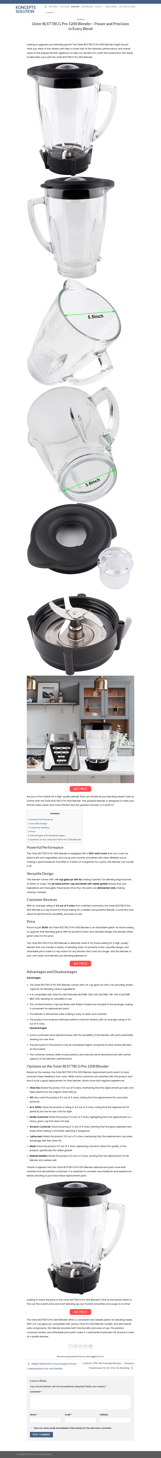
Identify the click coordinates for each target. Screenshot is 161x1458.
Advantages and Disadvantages (46, 835)
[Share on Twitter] (75, 1346)
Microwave (111, 7)
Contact (50, 12)
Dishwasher (87, 7)
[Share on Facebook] (70, 1346)
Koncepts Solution (26, 9)
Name (33, 1414)
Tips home (64, 7)
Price (31, 831)
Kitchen (100, 1356)
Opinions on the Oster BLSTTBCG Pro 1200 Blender (54, 839)
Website (104, 1414)
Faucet (98, 7)
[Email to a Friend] (80, 1346)
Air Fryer (53, 7)
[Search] (46, 6)
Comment (36, 1391)
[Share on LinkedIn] (90, 1346)
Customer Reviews (39, 827)
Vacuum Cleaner (127, 7)
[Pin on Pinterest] (85, 1346)
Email (68, 1414)
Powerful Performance (40, 819)
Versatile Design (37, 823)
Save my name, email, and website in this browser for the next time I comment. (73, 1428)
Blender (75, 7)
